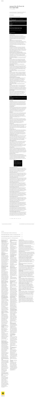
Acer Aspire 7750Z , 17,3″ (13, 129)
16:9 (10, 218)
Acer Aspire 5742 (12, 123)
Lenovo (20, 218)
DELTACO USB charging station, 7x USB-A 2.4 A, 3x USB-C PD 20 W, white (10, 234)
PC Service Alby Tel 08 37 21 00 (13, 167)
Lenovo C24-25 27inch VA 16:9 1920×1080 (15, 16)
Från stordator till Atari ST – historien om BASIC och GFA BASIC (5, 374)
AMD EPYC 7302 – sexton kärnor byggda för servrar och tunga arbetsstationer (4, 297)
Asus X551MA (11, 100)
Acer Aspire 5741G (12, 106)
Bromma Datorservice (12, 32)
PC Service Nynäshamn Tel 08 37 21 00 (14, 201)
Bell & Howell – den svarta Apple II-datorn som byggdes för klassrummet (4, 240)
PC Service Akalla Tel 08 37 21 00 (14, 196)
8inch (16, 218)
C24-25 (18, 218)
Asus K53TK (11, 117)
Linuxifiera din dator (12, 34)
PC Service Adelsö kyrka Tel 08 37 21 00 (14, 191)
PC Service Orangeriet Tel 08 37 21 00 (14, 186)
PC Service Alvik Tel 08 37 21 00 (13, 172)
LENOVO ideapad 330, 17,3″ (13, 140)
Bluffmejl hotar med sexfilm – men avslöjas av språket (13, 309)
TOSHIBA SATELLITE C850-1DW (13, 134)
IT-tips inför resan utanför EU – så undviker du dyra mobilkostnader (13, 255)
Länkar (10, 33)
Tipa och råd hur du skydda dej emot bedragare (13, 296)
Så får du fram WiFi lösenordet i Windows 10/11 (13, 267)
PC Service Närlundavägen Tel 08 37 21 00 (15, 211)
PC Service (11, 24)
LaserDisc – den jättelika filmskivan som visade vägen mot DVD (5, 312)
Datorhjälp (15, 165)
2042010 (14, 218)
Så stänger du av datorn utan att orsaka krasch (13, 323)
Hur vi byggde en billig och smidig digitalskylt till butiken (13, 348)
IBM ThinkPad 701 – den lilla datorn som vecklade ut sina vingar (5, 358)
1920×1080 (12, 218)
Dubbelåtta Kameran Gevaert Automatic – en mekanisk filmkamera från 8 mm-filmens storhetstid (4, 342)
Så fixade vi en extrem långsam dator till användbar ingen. (13, 240)
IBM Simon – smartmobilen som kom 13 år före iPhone (4, 282)
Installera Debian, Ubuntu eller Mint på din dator (16, 40)
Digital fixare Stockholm (13, 46)
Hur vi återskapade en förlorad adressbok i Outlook (13, 335)
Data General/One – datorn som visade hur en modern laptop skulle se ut (4, 267)
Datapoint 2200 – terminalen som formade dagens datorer (4, 253)
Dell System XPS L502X (12, 153)
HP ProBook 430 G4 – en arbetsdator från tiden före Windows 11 (4, 326)
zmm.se (2, 395)
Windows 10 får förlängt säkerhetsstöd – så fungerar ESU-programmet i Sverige (13, 281)
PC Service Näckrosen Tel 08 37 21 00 (14, 206)
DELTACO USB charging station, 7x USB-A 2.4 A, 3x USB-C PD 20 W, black (10, 236)
